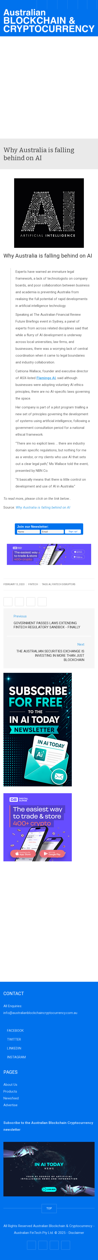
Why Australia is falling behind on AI (43, 507)
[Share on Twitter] (19, 601)
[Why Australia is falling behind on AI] (49, 20)
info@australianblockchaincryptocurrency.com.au (40, 1013)
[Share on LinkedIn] (30, 601)
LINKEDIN (13, 1048)
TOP (49, 1208)
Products (10, 1091)
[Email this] (42, 601)
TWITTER (13, 1039)
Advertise (10, 1105)
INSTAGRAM (16, 1057)
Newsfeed (11, 1098)
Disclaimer (76, 1233)
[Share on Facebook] (8, 601)
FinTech (33, 584)
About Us (10, 1085)
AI (50, 584)
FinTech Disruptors (63, 584)
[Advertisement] (49, 87)
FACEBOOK (15, 1031)
